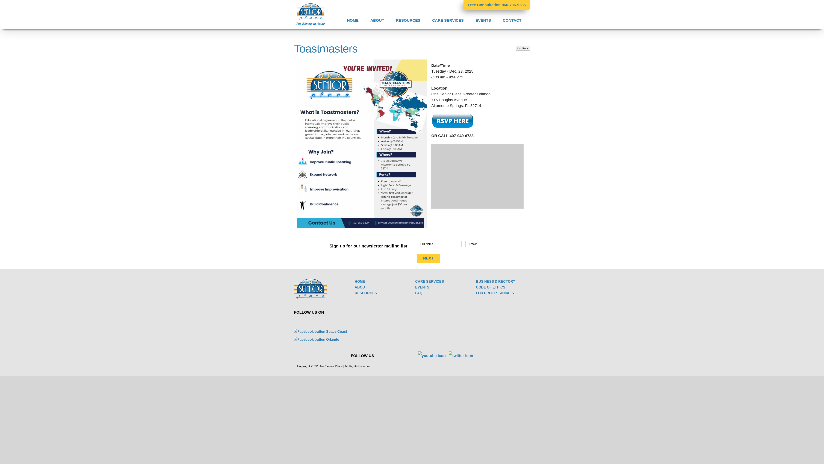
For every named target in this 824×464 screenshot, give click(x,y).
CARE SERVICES (429, 281)
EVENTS (422, 287)
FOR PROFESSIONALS (495, 293)
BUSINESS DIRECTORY (495, 281)
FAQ (418, 293)
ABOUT (361, 287)
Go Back (522, 48)
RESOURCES (366, 293)
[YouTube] (311, 321)
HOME (360, 281)
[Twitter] (301, 321)
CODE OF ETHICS (490, 287)
